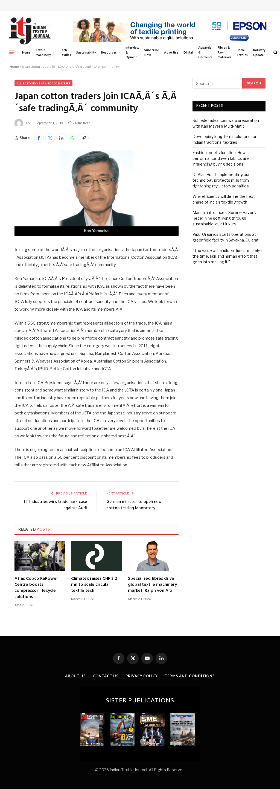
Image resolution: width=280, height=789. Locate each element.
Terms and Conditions (190, 676)
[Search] (275, 52)
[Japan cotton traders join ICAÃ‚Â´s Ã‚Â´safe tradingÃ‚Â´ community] (96, 234)
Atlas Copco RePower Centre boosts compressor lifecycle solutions (36, 588)
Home (26, 52)
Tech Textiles (65, 52)
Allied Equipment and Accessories (43, 83)
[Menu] (11, 52)
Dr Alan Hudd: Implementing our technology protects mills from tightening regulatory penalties (221, 180)
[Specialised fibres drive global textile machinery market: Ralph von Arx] (153, 556)
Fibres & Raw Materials (224, 52)
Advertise (171, 52)
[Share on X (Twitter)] (50, 138)
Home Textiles (242, 52)
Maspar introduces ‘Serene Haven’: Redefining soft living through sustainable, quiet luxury (224, 218)
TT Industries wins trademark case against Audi (55, 505)
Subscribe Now (151, 52)
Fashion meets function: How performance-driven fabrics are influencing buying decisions (220, 158)
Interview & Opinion (132, 52)
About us (75, 676)
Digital (188, 52)
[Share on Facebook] (39, 138)
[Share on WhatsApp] (72, 138)
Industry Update (259, 52)
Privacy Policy (142, 676)
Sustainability (86, 52)
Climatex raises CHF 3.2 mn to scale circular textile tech (94, 585)
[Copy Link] (84, 138)
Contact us (106, 676)
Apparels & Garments (205, 52)
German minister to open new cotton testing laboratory (134, 505)
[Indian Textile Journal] (30, 31)
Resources (109, 52)
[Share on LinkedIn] (61, 138)
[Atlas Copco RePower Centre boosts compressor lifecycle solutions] (39, 556)
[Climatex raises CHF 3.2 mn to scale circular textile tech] (96, 556)
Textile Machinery (43, 52)
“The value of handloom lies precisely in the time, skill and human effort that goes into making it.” (228, 256)
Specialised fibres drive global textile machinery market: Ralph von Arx (152, 585)
